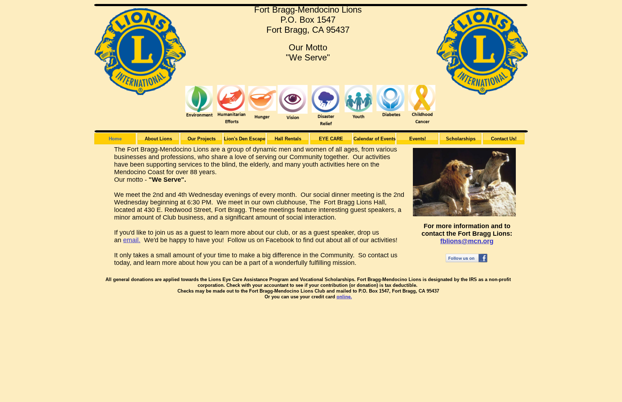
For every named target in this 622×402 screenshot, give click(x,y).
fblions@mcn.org (466, 241)
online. (344, 296)
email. (131, 240)
